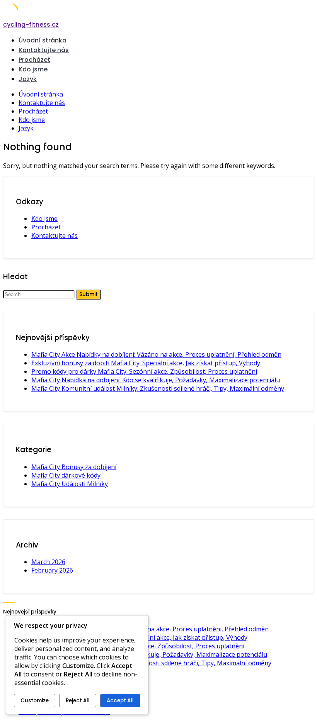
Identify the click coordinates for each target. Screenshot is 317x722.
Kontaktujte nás (44, 50)
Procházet (34, 59)
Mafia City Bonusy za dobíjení (73, 467)
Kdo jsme (33, 69)
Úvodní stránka (42, 40)
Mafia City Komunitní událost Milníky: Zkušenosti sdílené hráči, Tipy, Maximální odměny (157, 388)
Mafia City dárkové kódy (66, 475)
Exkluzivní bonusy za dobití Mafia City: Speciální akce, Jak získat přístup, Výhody (145, 363)
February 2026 (52, 570)
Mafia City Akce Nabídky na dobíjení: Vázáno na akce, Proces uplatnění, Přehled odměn (156, 354)
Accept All (120, 700)
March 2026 (48, 562)
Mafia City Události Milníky (69, 484)
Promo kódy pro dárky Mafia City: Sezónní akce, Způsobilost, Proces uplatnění (144, 371)
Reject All (78, 700)
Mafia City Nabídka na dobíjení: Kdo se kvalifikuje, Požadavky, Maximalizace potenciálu (155, 380)
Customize (34, 700)
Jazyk (28, 79)
